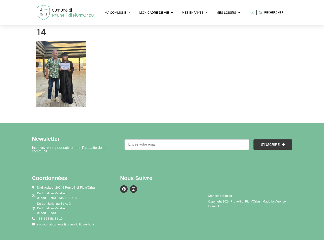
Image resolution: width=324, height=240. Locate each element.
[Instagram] (133, 189)
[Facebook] (124, 189)
